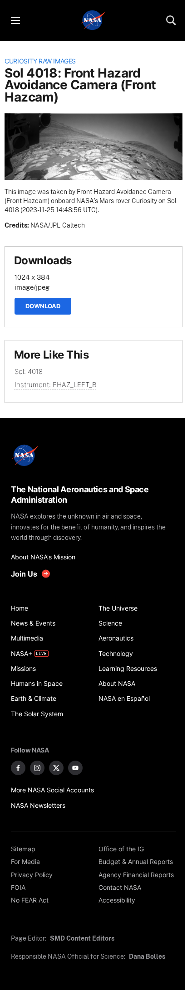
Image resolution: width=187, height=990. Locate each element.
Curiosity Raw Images (40, 61)
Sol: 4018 (29, 371)
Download (42, 306)
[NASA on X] (56, 768)
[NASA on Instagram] (37, 768)
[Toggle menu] (15, 20)
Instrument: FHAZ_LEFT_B (56, 384)
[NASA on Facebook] (18, 768)
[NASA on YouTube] (75, 768)
